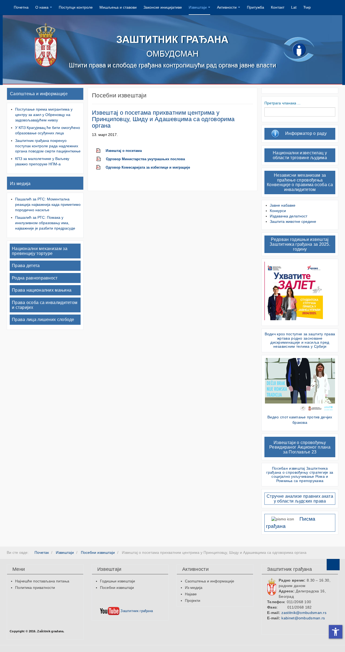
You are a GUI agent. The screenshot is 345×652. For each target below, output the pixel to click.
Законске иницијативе (162, 7)
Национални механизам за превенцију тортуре (39, 251)
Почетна (21, 7)
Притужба (255, 7)
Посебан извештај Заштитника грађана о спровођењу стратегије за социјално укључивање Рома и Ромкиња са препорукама (299, 474)
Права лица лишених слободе (43, 319)
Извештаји (198, 7)
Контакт (277, 7)
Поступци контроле (76, 7)
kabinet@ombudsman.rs (303, 618)
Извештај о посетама (124, 151)
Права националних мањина (41, 290)
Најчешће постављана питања (42, 581)
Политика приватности (35, 587)
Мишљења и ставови (118, 7)
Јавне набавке (282, 205)
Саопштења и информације (39, 93)
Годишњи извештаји (117, 581)
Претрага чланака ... (282, 103)
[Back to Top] (333, 564)
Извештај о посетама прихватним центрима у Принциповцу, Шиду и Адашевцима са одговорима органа (163, 119)
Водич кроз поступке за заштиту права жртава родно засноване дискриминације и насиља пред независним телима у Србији (300, 340)
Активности (227, 7)
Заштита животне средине (293, 221)
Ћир (307, 7)
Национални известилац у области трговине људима (300, 155)
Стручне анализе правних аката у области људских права (300, 498)
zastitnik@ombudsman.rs (303, 612)
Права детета (26, 265)
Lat (293, 7)
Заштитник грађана (136, 611)
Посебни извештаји (117, 587)
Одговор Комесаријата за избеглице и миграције (148, 167)
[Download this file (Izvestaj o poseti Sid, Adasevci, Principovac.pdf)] (101, 151)
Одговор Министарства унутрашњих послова (145, 159)
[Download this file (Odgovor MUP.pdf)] (101, 159)
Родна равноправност (35, 278)
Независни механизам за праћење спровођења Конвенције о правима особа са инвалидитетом (300, 182)
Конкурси (278, 211)
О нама (42, 7)
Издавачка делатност (288, 216)
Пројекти (192, 600)
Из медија (20, 183)
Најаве (191, 594)
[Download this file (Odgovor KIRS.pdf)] (101, 167)
